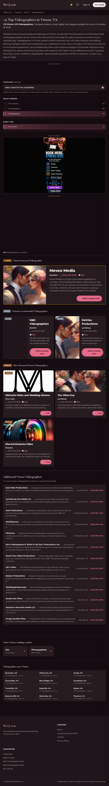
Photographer (14, 108)
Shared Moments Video (19, 444)
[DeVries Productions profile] (67, 337)
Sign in (86, 4)
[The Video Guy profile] (80, 381)
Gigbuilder (8, 754)
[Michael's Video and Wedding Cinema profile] (28, 381)
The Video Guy (66, 395)
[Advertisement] (54, 71)
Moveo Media (62, 271)
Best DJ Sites (8, 758)
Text (81, 275)
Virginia (18, 12)
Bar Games (8, 769)
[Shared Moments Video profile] (28, 430)
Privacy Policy (63, 741)
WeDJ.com (7, 12)
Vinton (26, 12)
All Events (12, 127)
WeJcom (9, 4)
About (59, 730)
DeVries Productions (90, 322)
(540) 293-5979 (14, 451)
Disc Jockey (13, 103)
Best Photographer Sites (13, 761)
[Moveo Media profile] (24, 285)
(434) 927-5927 (38, 331)
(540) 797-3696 (14, 402)
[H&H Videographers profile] (15, 337)
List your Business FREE (67, 733)
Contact (60, 737)
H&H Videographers (39, 322)
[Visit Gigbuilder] (54, 165)
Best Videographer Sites (13, 765)
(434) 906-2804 (90, 331)
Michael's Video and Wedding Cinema (27, 395)
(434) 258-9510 (66, 402)
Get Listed (99, 5)
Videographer (14, 114)
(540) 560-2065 (69, 275)
